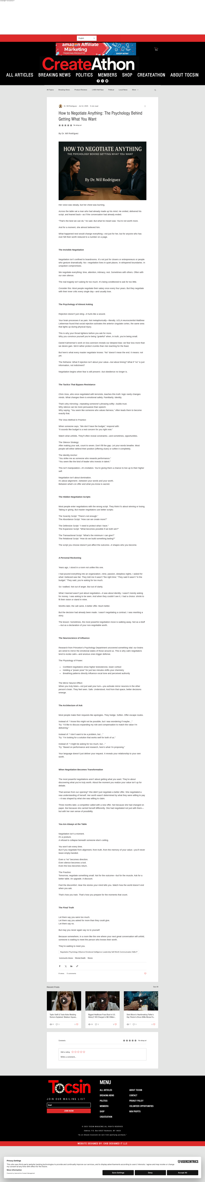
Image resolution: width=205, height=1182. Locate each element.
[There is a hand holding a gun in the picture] (141, 1001)
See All (155, 987)
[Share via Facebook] (60, 966)
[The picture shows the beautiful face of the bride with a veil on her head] (64, 1001)
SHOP (102, 1111)
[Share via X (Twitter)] (65, 966)
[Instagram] (102, 80)
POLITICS (103, 1101)
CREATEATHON (106, 1117)
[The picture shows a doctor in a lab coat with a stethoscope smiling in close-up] (102, 1001)
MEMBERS (104, 1106)
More (134, 90)
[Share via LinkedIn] (71, 966)
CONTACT (133, 1095)
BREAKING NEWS (107, 1095)
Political (111, 90)
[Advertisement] (102, 18)
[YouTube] (106, 80)
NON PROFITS (135, 1111)
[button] (156, 49)
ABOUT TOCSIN (135, 1090)
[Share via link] (77, 966)
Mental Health (80, 958)
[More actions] (145, 106)
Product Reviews (81, 90)
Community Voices (66, 958)
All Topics (50, 90)
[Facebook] (98, 80)
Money (90, 958)
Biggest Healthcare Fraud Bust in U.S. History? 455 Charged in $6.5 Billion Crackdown (101, 1015)
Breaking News (64, 90)
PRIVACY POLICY (136, 1101)
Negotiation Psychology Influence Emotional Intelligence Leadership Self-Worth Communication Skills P (98, 952)
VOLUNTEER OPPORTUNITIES (141, 1106)
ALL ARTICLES (106, 1090)
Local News (123, 90)
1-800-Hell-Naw (98, 90)
